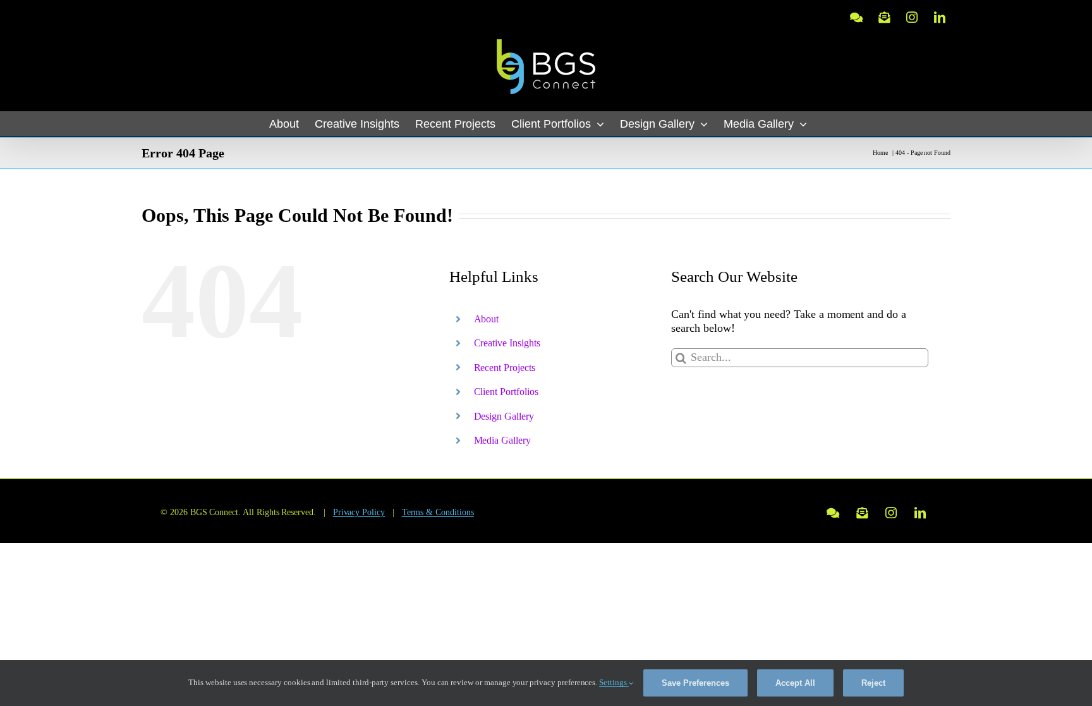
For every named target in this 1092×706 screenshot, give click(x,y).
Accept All (795, 683)
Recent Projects (504, 367)
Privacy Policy (359, 512)
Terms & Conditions (438, 512)
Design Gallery (504, 416)
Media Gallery (502, 440)
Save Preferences (695, 683)
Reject (873, 683)
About (486, 318)
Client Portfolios (506, 391)
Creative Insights (507, 343)
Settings (614, 682)
